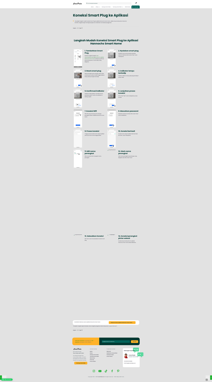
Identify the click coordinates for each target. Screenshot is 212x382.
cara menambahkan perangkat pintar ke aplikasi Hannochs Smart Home (94, 57)
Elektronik (109, 351)
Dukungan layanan (129, 350)
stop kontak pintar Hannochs (120, 21)
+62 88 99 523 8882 (128, 361)
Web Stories (92, 358)
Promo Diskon (93, 361)
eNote (91, 351)
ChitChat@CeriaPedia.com (130, 363)
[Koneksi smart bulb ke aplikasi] (3, 377)
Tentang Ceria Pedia (94, 356)
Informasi (92, 359)
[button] (7, 379)
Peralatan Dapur (110, 354)
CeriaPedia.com (101, 376)
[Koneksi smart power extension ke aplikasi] (209, 377)
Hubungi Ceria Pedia (94, 354)
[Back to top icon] (207, 380)
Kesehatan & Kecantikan (112, 353)
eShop (91, 353)
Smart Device (109, 356)
